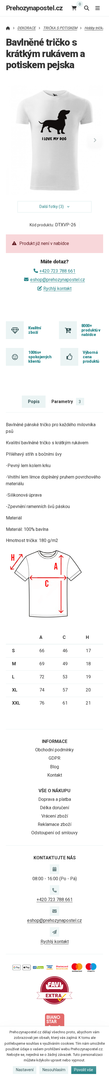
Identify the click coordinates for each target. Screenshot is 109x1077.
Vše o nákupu (54, 790)
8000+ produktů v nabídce (90, 330)
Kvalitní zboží (34, 330)
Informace (54, 741)
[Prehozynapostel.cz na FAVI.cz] (54, 990)
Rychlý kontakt (57, 288)
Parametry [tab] (66, 401)
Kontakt (54, 775)
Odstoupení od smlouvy (54, 832)
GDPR (54, 758)
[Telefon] (54, 890)
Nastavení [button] (25, 1070)
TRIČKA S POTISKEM (60, 28)
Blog (54, 766)
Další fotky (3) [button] (51, 206)
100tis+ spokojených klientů (39, 357)
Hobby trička (94, 28)
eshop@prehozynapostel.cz (57, 279)
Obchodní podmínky (54, 749)
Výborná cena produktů (91, 357)
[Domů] (8, 28)
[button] (94, 140)
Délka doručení (54, 807)
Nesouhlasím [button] (53, 1070)
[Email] (54, 911)
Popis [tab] (34, 401)
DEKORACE (26, 28)
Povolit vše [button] (83, 1070)
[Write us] (54, 932)
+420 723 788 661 (57, 271)
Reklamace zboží (54, 824)
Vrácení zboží (54, 816)
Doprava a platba (54, 799)
